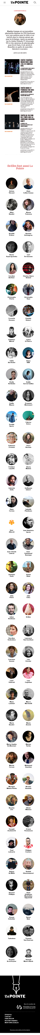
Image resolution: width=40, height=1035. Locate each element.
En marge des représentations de (26, 125)
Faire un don (9, 1018)
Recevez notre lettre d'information (20, 1030)
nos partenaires (11, 1020)
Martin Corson (27, 83)
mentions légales (12, 1022)
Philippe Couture (26, 81)
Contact (8, 1016)
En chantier (8, 76)
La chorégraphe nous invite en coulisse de (27, 69)
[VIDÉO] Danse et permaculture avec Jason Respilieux (27, 90)
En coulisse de (27, 95)
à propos (8, 1014)
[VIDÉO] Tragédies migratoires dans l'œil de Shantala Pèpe (27, 63)
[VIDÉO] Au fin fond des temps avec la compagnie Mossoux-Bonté (28, 118)
